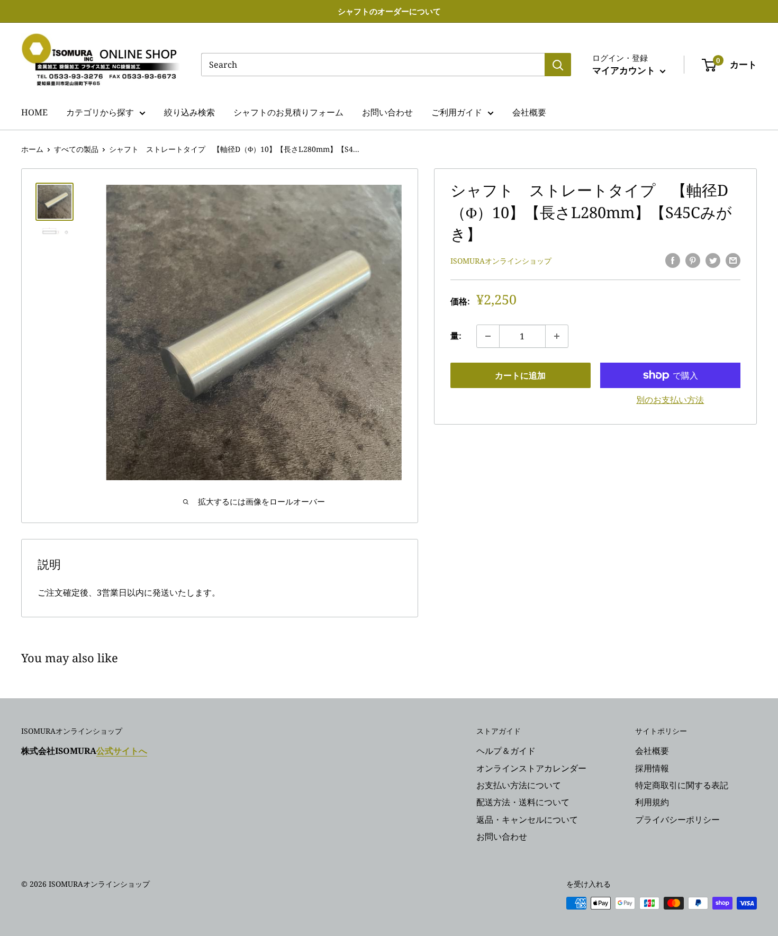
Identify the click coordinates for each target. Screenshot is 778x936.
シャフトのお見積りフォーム (288, 112)
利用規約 (652, 802)
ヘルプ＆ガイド (506, 751)
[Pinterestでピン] (692, 260)
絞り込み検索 (189, 112)
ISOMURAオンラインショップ (500, 261)
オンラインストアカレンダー (531, 768)
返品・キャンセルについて (527, 819)
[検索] (558, 64)
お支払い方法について (518, 785)
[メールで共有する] (733, 260)
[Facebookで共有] (672, 260)
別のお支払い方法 (670, 400)
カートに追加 (520, 375)
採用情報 (652, 768)
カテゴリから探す (100, 112)
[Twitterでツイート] (712, 260)
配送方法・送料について (522, 802)
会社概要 (529, 112)
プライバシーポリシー (677, 819)
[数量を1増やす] (557, 336)
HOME (34, 112)
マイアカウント (624, 70)
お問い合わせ (387, 112)
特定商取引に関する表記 (681, 785)
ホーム (32, 149)
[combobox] (373, 64)
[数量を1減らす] (488, 336)
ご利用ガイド (456, 112)
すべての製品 (76, 149)
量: (456, 335)
